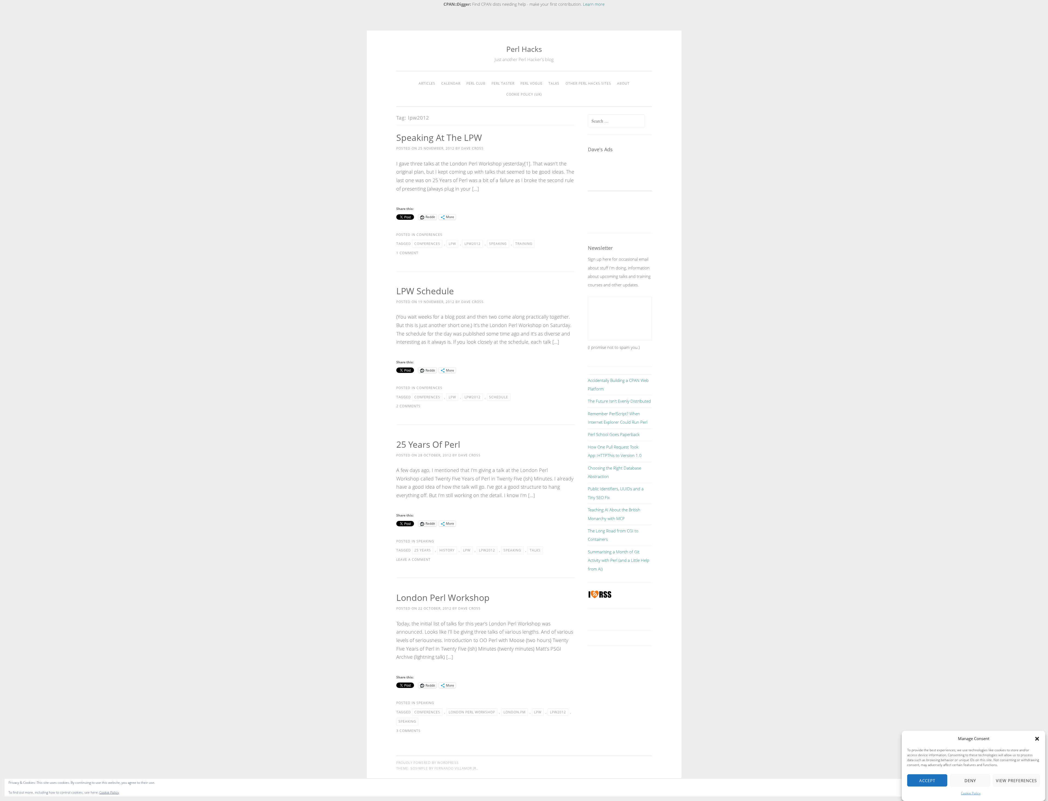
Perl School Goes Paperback (613, 434)
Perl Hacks (524, 49)
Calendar (450, 83)
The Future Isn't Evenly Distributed (619, 401)
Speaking (425, 541)
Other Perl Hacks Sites (588, 83)
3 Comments (408, 730)
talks (535, 550)
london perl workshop (472, 712)
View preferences (1016, 780)
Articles (427, 83)
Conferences (429, 234)
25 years (422, 550)
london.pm (515, 712)
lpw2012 (473, 243)
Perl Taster (503, 83)
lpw (452, 243)
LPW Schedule (425, 291)
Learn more (594, 4)
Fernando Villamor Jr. (455, 768)
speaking (498, 243)
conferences (427, 243)
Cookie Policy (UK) (524, 94)
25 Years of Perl (428, 444)
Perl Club (476, 83)
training (523, 243)
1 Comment (407, 253)
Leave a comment (413, 559)
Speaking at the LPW (439, 137)
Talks (554, 83)
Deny (970, 780)
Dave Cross (472, 148)
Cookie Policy (971, 793)
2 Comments (408, 406)
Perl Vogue (531, 83)
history (447, 550)
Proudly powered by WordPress (427, 762)
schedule (498, 397)
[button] (1037, 738)
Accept (927, 780)
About (623, 83)
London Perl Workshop (443, 597)
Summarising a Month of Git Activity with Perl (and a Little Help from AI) (618, 560)
